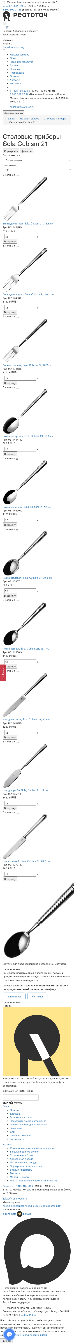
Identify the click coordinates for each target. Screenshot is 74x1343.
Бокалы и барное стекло (24, 1151)
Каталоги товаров (20, 1135)
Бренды (14, 65)
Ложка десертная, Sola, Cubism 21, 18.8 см (28, 436)
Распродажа (17, 72)
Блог (12, 1131)
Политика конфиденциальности (28, 1124)
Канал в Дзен (32, 1205)
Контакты (15, 83)
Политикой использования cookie (28, 1334)
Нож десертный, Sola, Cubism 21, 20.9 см (27, 719)
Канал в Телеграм (13, 1205)
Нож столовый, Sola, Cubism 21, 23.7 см (26, 861)
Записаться (14, 996)
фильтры (27, 151)
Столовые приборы (21, 1155)
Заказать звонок (13, 113)
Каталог (7, 1144)
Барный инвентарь (21, 1169)
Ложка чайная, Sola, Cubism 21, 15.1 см (26, 648)
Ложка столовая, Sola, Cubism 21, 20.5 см (27, 577)
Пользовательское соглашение (28, 1121)
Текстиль (15, 1173)
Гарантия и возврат (21, 1117)
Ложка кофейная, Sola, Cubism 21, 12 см (27, 507)
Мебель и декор (19, 1177)
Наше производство (21, 61)
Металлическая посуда (23, 1162)
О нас (13, 58)
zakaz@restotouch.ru (22, 107)
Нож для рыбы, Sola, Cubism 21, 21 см (25, 790)
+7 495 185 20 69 (13, 6)
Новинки (15, 69)
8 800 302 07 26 (12, 9)
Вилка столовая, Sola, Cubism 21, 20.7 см (27, 365)
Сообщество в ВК (51, 1205)
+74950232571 (29, 1315)
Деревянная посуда (21, 1158)
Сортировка (11, 151)
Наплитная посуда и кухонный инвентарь (34, 1180)
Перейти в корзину (14, 47)
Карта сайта (17, 1139)
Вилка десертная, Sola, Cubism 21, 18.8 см (28, 223)
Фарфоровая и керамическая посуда (32, 1148)
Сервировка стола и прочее (26, 1166)
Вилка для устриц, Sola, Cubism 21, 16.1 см (28, 294)
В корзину (10, 241)
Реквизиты (16, 1128)
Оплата (14, 76)
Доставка (15, 80)
